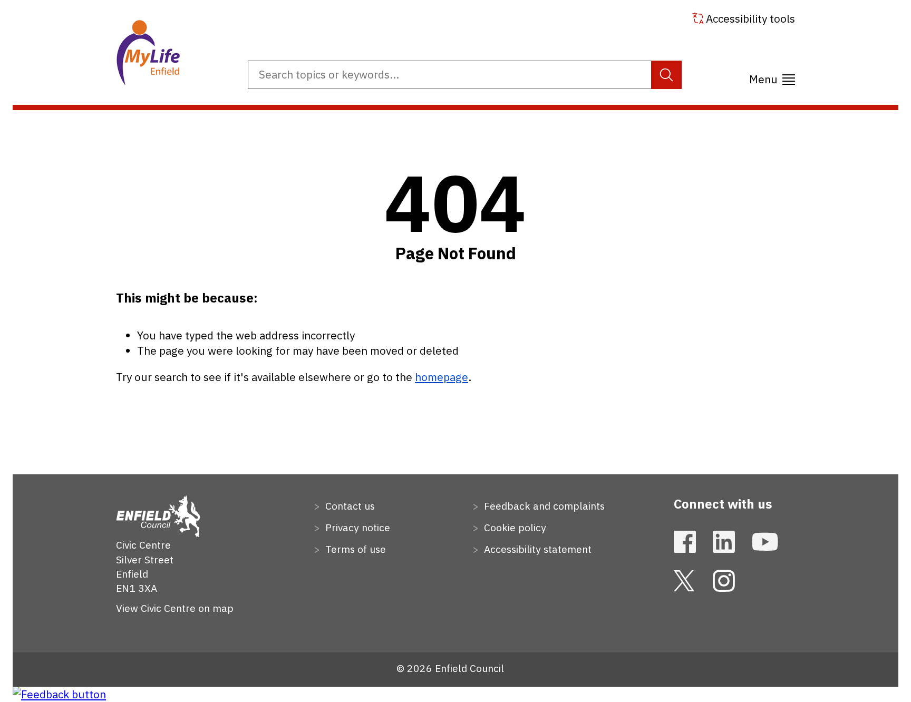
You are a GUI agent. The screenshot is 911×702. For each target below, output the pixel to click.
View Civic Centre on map (175, 608)
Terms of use (354, 548)
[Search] (666, 75)
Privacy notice (356, 527)
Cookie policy (513, 527)
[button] (772, 76)
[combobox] (465, 75)
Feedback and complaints (543, 505)
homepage (441, 377)
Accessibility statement (536, 548)
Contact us (349, 505)
